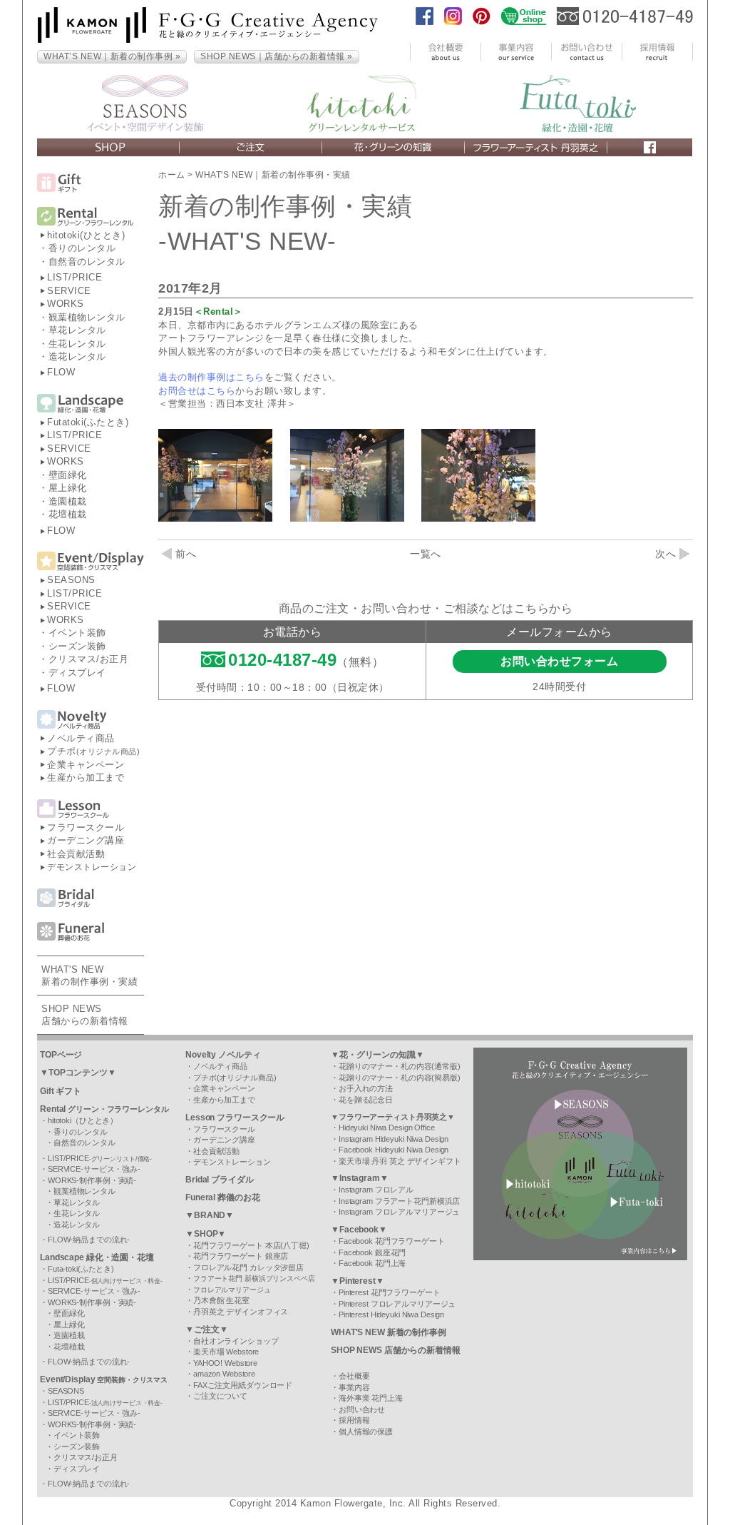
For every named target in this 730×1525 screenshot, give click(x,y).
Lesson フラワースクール (234, 1118)
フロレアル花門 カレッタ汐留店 (248, 1267)
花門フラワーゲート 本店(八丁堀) (251, 1245)
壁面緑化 (67, 475)
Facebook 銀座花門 (372, 1252)
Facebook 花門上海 (372, 1263)
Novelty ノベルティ (222, 1055)
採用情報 (354, 1420)
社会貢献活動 (76, 853)
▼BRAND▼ (209, 1215)
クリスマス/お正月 (88, 659)
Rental (104, 1109)
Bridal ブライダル (219, 1180)
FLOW (61, 372)
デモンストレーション (91, 867)
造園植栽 (67, 501)
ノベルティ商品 (81, 738)
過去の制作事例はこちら (211, 377)
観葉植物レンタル (86, 317)
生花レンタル (77, 343)
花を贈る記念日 (366, 1099)
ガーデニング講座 (85, 840)
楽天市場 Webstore (226, 1351)
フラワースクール (85, 827)
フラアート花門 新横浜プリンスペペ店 (254, 1278)
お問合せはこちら (196, 390)
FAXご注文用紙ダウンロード (242, 1385)
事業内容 (354, 1387)
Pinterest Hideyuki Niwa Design (391, 1314)
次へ (665, 553)
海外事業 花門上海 (371, 1398)
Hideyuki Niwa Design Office (387, 1127)
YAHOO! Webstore (225, 1363)
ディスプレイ (77, 672)
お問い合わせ (362, 1409)
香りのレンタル (82, 248)
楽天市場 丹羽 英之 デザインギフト (400, 1161)
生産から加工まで (85, 777)
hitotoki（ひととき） (83, 1120)
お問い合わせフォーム (559, 661)
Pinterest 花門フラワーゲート (390, 1292)
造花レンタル (77, 356)
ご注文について (220, 1396)
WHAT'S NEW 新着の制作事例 (388, 1332)
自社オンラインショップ (236, 1341)
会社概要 (354, 1376)
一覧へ (425, 553)
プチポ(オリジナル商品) (235, 1077)
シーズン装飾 (77, 646)
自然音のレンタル (86, 261)
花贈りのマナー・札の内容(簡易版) (400, 1077)
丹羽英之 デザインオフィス (240, 1311)
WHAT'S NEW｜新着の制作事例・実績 (273, 175)
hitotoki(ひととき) (86, 235)
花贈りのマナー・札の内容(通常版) (400, 1066)
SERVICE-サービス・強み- (94, 1169)
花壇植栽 (67, 514)
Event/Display (104, 1379)
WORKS (65, 303)
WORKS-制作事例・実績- (92, 1180)
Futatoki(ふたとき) (87, 422)
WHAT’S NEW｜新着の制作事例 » (111, 56)
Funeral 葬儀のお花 (222, 1197)
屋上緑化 (67, 487)
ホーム (171, 175)
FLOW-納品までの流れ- (89, 1239)
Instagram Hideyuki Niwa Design (393, 1139)
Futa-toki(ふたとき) (81, 1269)
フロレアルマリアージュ (232, 1290)
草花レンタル (77, 330)
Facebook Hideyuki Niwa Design (393, 1149)
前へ (185, 553)
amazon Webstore (224, 1373)
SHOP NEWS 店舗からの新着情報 (396, 1350)
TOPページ (61, 1055)
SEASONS (71, 579)
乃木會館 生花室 (221, 1300)
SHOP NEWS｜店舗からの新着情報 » (276, 56)
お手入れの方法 (366, 1088)
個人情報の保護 (366, 1431)
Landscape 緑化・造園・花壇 (97, 1257)
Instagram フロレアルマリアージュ (399, 1211)
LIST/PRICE (74, 277)
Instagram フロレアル (376, 1189)
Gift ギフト (60, 1091)
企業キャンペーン (85, 764)
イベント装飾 (77, 632)
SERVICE (69, 290)
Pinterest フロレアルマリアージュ (397, 1303)
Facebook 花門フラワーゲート (392, 1241)
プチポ (93, 751)
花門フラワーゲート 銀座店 (240, 1256)
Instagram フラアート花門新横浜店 (399, 1201)
